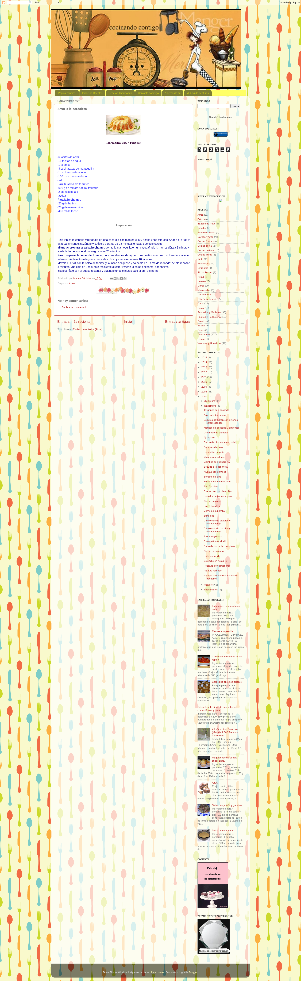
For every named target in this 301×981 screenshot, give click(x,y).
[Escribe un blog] (115, 278)
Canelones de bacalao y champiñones (217, 522)
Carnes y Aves (205, 236)
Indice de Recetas (92, 92)
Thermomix (204, 334)
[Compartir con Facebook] (121, 278)
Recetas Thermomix (120, 92)
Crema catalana (212, 501)
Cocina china (205, 245)
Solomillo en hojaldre (215, 560)
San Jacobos (211, 486)
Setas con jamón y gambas (227, 805)
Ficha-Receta (205, 272)
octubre (208, 584)
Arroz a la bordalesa (215, 415)
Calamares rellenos (214, 457)
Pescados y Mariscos (209, 312)
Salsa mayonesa (213, 536)
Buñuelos (209, 515)
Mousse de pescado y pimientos (221, 427)
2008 (204, 391)
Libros (201, 285)
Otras (201, 303)
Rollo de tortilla (212, 556)
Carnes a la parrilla (214, 510)
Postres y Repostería (209, 316)
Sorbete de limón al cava (217, 481)
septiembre (210, 589)
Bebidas (202, 228)
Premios (202, 321)
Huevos (202, 281)
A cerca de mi (172, 92)
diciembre (210, 400)
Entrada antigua (177, 321)
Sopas (201, 330)
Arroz (72, 283)
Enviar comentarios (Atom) (87, 329)
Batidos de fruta (206, 223)
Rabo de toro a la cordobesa (219, 546)
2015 (204, 357)
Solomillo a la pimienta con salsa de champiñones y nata (217, 708)
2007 (204, 396)
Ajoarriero (209, 437)
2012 (204, 372)
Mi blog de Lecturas (198, 92)
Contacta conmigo (148, 92)
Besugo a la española (216, 466)
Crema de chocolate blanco (219, 491)
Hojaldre (202, 276)
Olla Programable (207, 299)
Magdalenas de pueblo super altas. (224, 759)
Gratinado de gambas (216, 432)
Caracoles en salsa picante (227, 681)
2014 (204, 362)
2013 (204, 367)
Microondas (204, 290)
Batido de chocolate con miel (220, 442)
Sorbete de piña (212, 476)
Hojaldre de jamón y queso (218, 496)
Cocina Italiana (206, 250)
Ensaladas (203, 263)
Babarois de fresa (213, 447)
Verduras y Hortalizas (209, 343)
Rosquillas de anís (214, 452)
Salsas (201, 325)
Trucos (201, 339)
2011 (204, 377)
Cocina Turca (205, 254)
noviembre (210, 405)
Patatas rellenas (213, 570)
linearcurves (157, 972)
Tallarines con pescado (216, 410)
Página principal (67, 92)
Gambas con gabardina (217, 461)
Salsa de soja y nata (223, 830)
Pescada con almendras (217, 565)
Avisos (201, 219)
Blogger (193, 972)
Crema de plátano (214, 551)
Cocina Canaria (206, 241)
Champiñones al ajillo (215, 541)
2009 (204, 386)
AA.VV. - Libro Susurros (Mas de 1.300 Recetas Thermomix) (225, 732)
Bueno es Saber (206, 232)
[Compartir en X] (118, 278)
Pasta (201, 308)
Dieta (200, 259)
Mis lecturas (204, 294)
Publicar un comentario (74, 307)
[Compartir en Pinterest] (124, 278)
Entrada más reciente (74, 321)
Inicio (128, 321)
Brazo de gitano (212, 506)
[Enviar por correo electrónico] (111, 278)
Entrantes (203, 267)
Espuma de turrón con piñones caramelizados (221, 421)
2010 (204, 381)
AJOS (215, 782)
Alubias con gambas (215, 471)
